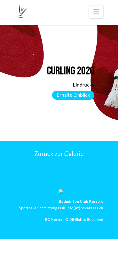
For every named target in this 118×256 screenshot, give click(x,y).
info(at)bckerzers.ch (84, 207)
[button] (96, 11)
